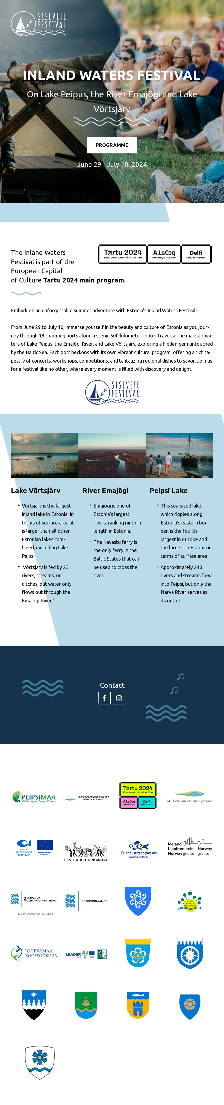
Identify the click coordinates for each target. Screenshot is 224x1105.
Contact (112, 685)
